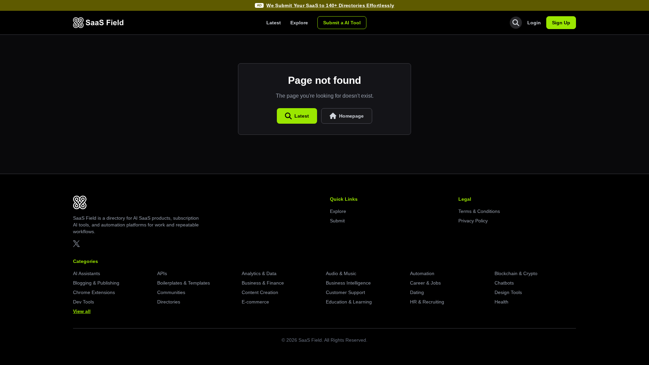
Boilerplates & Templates (183, 283)
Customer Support (345, 292)
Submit (337, 220)
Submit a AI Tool (342, 22)
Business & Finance (263, 283)
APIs (162, 273)
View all (82, 311)
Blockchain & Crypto (516, 273)
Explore (299, 22)
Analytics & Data (259, 273)
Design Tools (508, 292)
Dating (417, 292)
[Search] (516, 23)
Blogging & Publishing (96, 283)
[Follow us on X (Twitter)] (76, 243)
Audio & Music (341, 273)
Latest (273, 22)
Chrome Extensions (94, 292)
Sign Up (561, 22)
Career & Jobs (425, 283)
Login (534, 22)
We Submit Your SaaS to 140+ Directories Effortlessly (330, 5)
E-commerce (255, 302)
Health (501, 302)
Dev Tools (83, 302)
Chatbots (504, 283)
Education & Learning (349, 302)
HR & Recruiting (427, 302)
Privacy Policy (473, 220)
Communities (171, 292)
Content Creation (260, 292)
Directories (168, 302)
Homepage (351, 116)
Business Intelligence (348, 283)
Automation (422, 273)
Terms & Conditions (479, 211)
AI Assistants (86, 273)
